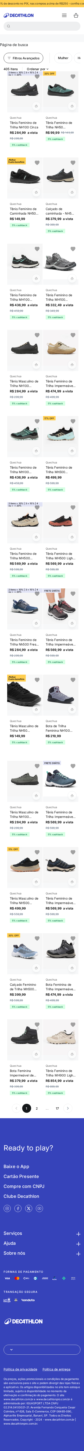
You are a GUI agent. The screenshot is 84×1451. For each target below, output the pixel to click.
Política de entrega (56, 1369)
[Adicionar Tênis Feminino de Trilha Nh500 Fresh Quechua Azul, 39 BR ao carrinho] (36, 623)
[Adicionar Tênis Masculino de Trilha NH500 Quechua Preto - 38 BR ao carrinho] (36, 881)
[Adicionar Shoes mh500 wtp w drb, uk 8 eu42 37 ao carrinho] (72, 795)
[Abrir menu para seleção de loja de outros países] (42, 1350)
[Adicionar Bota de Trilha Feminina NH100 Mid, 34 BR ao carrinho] (72, 709)
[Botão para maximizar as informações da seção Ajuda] (77, 1243)
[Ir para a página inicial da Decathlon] (19, 15)
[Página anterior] (16, 1108)
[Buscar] (8, 26)
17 (57, 1108)
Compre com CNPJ (24, 1186)
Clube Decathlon (21, 1196)
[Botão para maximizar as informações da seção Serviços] (77, 1233)
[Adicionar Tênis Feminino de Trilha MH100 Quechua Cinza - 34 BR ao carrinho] (72, 278)
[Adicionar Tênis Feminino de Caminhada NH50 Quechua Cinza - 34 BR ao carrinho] (36, 192)
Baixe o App (16, 1166)
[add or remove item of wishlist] (37, 76)
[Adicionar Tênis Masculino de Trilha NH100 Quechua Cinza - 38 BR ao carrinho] (36, 364)
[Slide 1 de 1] (25, 89)
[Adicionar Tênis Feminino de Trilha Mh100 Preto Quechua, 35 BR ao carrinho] (36, 278)
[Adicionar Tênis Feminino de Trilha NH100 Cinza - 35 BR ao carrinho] (36, 106)
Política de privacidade (20, 1369)
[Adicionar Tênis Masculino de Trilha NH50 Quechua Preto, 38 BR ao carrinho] (36, 709)
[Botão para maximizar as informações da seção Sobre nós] (77, 1253)
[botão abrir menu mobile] (64, 15)
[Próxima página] (67, 1108)
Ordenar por (36, 69)
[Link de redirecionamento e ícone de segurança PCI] (16, 1300)
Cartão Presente (21, 1176)
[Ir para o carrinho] (75, 15)
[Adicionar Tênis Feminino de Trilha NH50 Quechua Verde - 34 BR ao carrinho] (72, 106)
